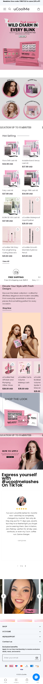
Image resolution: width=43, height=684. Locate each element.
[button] (4, 9)
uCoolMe (23, 674)
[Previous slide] (17, 566)
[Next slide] (25, 566)
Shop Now (7, 308)
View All (6, 261)
